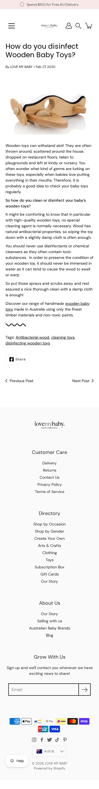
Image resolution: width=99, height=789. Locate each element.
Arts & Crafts (49, 545)
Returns (49, 470)
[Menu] (12, 26)
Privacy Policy (49, 484)
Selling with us (49, 620)
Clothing (49, 552)
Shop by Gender (49, 531)
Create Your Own (49, 538)
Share (20, 359)
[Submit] (84, 689)
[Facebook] (41, 740)
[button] (78, 26)
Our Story (49, 581)
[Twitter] (49, 740)
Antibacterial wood (32, 337)
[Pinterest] (64, 740)
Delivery (49, 463)
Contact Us (49, 477)
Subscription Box (49, 567)
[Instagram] (34, 740)
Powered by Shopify (49, 768)
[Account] (68, 25)
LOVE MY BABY (56, 763)
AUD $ (49, 751)
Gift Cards (49, 574)
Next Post (80, 380)
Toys (50, 559)
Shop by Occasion (49, 524)
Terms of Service (49, 491)
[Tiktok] (57, 740)
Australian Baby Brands (49, 628)
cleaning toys (63, 337)
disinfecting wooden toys (28, 343)
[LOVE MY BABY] (49, 25)
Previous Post (21, 380)
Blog (49, 635)
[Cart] (89, 25)
